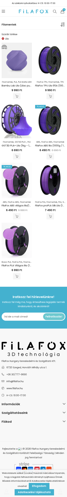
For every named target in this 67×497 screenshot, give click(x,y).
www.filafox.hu (15, 388)
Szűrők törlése (9, 34)
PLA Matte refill (25, 82)
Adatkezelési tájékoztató (34, 492)
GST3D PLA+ (20, 142)
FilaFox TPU (42, 82)
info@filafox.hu (15, 381)
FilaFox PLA (40, 202)
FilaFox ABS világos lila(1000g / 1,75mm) (25, 205)
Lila (7, 38)
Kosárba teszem (16, 96)
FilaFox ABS (46, 142)
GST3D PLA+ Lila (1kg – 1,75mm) (20, 145)
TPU (62, 82)
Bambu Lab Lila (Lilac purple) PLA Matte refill (28, 85)
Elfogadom (39, 486)
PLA (15, 82)
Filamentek (7, 82)
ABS (38, 142)
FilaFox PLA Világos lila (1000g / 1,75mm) (25, 265)
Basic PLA (6, 262)
